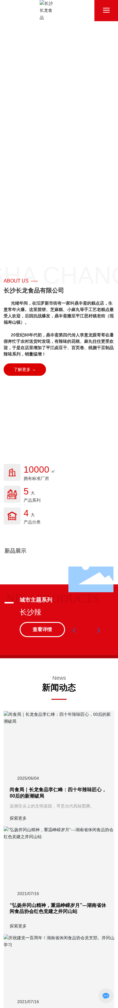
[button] (74, 630)
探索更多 (18, 818)
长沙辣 (30, 612)
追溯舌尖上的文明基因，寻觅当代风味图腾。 (52, 806)
